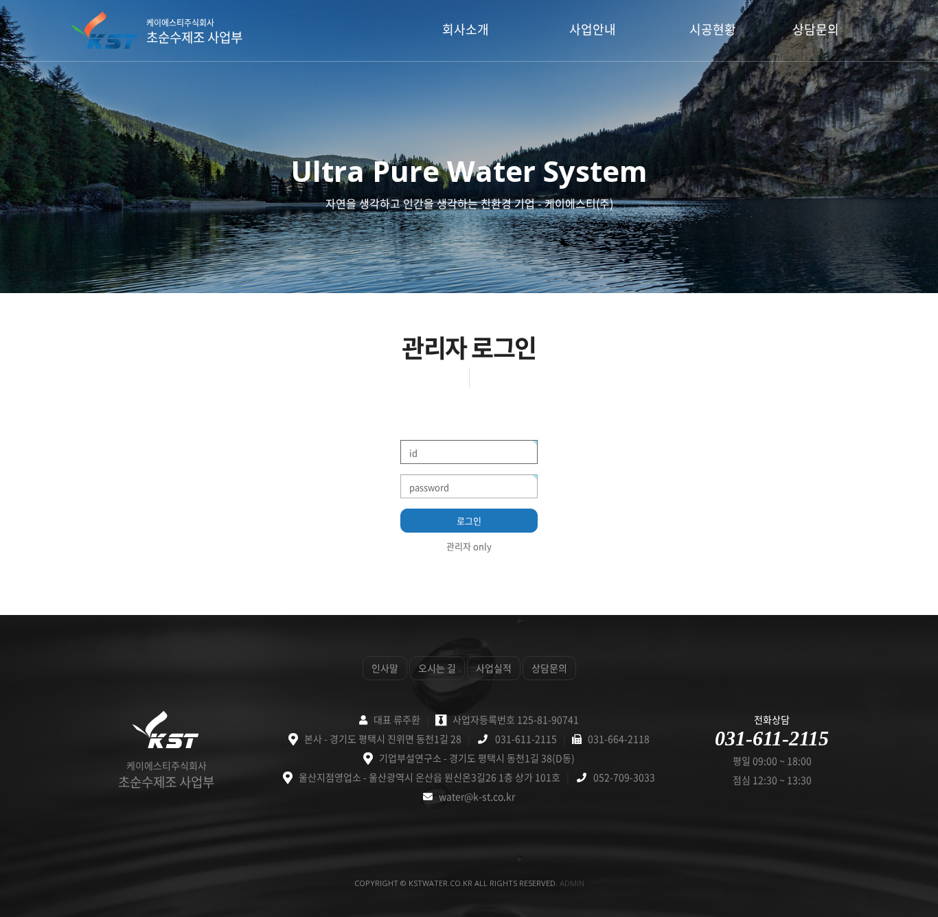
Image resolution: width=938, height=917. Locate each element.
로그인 (469, 520)
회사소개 (465, 29)
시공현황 (712, 29)
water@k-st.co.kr (477, 796)
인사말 (384, 668)
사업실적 (494, 668)
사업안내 (592, 29)
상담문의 (815, 29)
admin (572, 883)
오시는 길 (437, 668)
